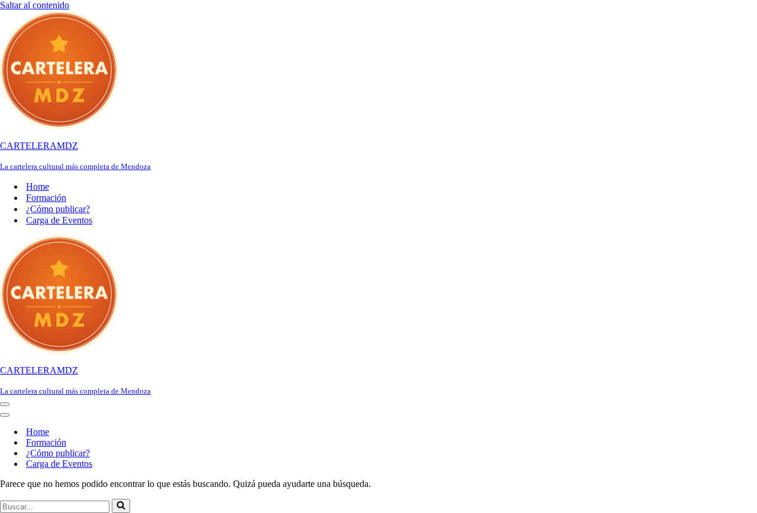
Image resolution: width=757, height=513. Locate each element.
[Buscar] (121, 506)
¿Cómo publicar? (58, 209)
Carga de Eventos (59, 220)
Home (37, 186)
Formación (46, 198)
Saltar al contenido (34, 5)
